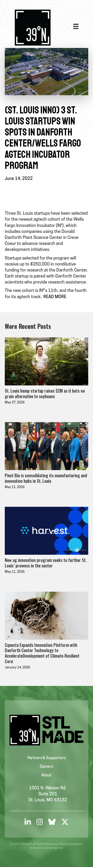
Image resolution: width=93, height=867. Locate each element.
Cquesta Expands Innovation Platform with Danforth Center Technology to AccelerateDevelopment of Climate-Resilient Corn (42, 653)
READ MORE (54, 297)
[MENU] (76, 26)
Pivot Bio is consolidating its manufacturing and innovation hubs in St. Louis (46, 478)
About (46, 775)
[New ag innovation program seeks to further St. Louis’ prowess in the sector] (46, 531)
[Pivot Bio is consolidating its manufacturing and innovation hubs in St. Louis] (46, 446)
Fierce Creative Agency (48, 848)
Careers (46, 767)
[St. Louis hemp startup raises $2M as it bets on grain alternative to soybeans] (46, 362)
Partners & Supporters (46, 758)
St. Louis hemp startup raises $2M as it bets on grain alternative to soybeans (45, 393)
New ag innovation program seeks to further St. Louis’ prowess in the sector (46, 563)
